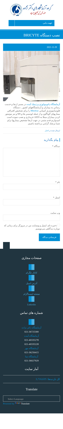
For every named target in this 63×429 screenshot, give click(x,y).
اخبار (47, 130)
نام (57, 182)
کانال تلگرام (31, 273)
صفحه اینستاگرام (31, 294)
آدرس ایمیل (31, 283)
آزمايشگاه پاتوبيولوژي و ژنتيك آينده (43, 104)
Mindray (35, 110)
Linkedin (31, 304)
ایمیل (56, 197)
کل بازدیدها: (53, 379)
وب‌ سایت (55, 213)
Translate (25, 403)
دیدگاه (56, 146)
